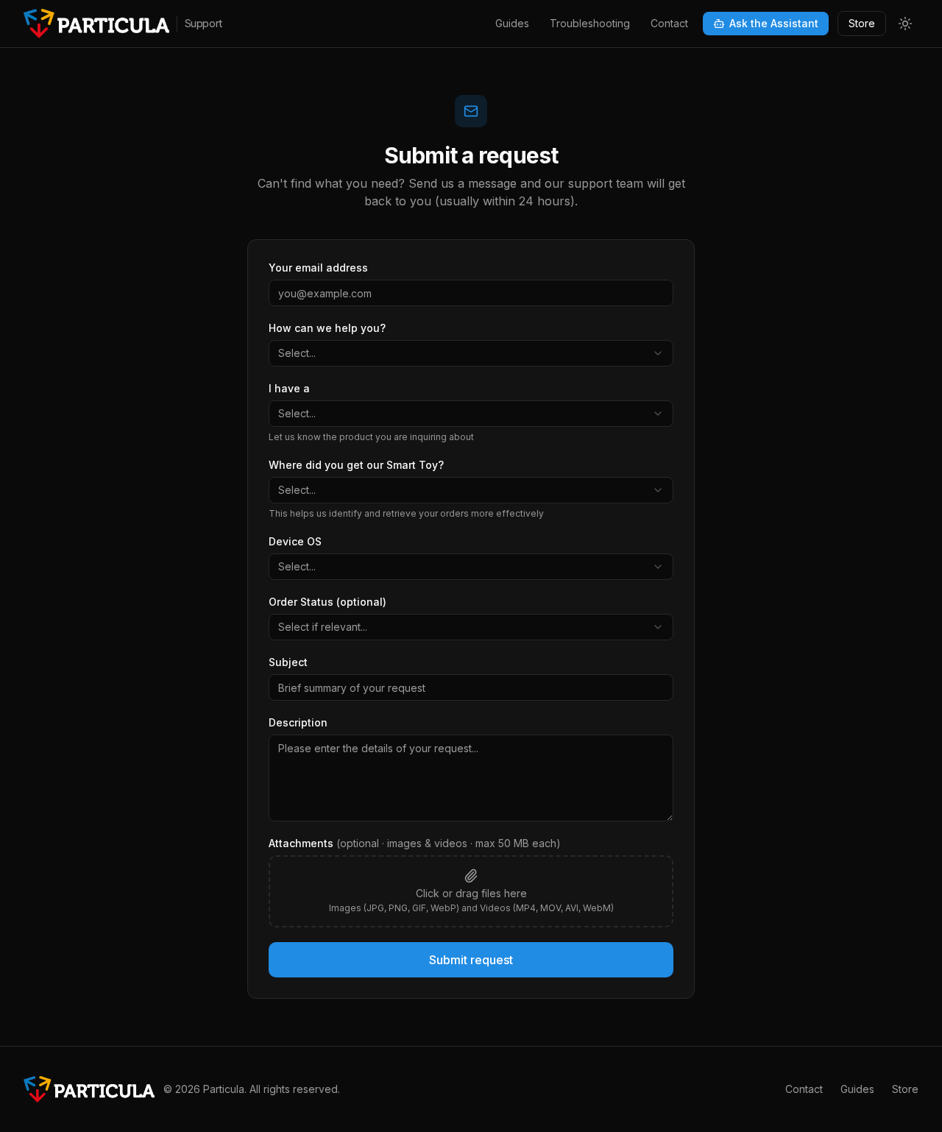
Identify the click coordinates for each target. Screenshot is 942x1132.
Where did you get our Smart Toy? (356, 465)
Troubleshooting (590, 23)
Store (862, 23)
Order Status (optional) (327, 601)
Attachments (415, 843)
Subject (288, 662)
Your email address (318, 267)
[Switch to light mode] (905, 23)
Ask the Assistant (773, 23)
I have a (289, 388)
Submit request (471, 959)
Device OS (295, 541)
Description (298, 722)
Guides (512, 23)
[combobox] (471, 353)
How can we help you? (327, 328)
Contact (669, 23)
